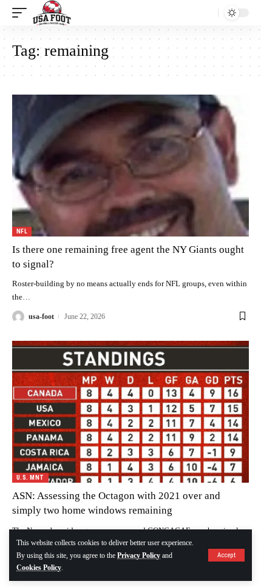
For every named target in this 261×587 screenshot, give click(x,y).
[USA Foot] (52, 12)
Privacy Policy (138, 555)
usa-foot (41, 316)
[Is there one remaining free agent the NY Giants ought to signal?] (130, 165)
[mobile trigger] (22, 12)
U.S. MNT (30, 477)
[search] (206, 13)
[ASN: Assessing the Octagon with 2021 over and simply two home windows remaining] (130, 412)
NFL (21, 231)
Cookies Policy (38, 567)
